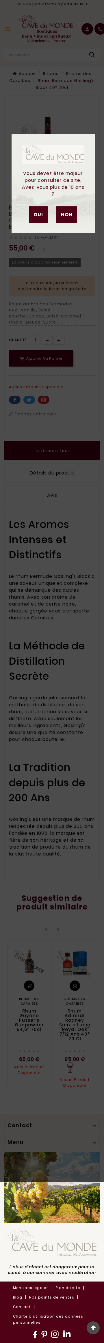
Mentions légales (31, 1287)
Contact (22, 1306)
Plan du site (68, 1287)
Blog (17, 1297)
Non (67, 214)
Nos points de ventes (51, 1297)
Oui (38, 214)
